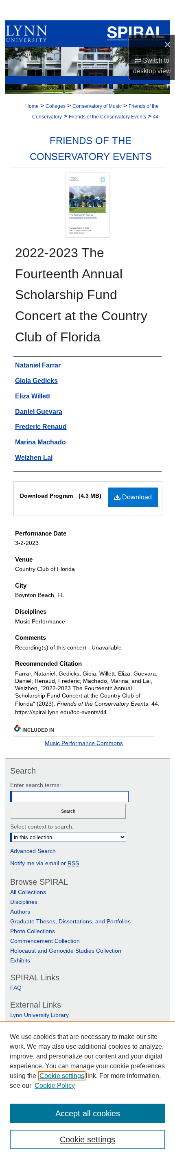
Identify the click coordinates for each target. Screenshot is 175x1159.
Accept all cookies (87, 1113)
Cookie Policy (55, 1085)
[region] (87, 1090)
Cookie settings (61, 1075)
